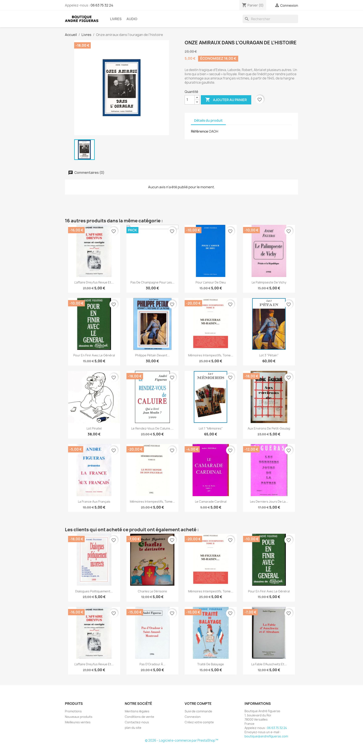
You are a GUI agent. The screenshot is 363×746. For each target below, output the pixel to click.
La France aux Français (94, 501)
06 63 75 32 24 (102, 5)
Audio (131, 19)
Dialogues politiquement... (94, 591)
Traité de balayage (210, 664)
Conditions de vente (139, 717)
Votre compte (198, 703)
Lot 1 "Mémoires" (211, 428)
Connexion (193, 717)
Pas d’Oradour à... (152, 664)
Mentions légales (137, 711)
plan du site (133, 728)
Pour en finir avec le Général (94, 355)
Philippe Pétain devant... (152, 355)
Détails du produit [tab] (208, 120)
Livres (116, 19)
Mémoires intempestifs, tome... (210, 355)
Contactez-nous (137, 722)
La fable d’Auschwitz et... (269, 664)
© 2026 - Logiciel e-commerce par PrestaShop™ (181, 740)
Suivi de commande (198, 711)
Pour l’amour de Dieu (211, 282)
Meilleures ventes (78, 722)
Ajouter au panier (226, 99)
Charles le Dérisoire (152, 591)
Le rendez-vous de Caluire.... (152, 428)
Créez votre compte (199, 722)
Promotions (73, 711)
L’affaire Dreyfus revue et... (94, 282)
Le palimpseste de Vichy (269, 282)
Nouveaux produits (78, 717)
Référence (199, 131)
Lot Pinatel (94, 428)
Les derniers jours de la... (269, 501)
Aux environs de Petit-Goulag (269, 428)
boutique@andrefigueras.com (266, 736)
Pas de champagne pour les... (152, 282)
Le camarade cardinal (210, 501)
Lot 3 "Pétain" (269, 355)
